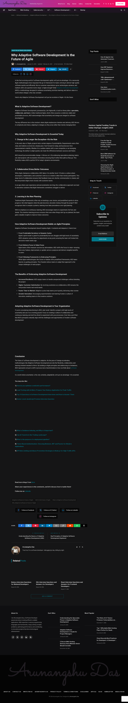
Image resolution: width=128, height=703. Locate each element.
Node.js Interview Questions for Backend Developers (21, 583)
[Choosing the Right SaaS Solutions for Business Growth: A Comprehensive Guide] (94, 167)
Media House (119, 691)
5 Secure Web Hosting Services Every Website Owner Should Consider (70, 644)
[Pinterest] (5, 98)
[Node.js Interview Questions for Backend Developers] (22, 572)
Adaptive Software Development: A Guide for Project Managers (68, 632)
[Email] (5, 102)
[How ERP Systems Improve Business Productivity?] (94, 69)
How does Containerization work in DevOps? (108, 88)
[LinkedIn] (5, 93)
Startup (82, 10)
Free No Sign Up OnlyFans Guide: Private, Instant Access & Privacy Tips (108, 143)
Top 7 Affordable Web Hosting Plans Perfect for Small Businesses (107, 629)
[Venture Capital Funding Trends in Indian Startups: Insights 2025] (103, 113)
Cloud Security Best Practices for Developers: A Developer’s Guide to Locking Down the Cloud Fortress (107, 639)
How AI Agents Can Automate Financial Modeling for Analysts (108, 58)
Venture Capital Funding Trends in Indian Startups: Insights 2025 (103, 126)
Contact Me (88, 4)
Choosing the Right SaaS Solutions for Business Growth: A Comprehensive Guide (108, 168)
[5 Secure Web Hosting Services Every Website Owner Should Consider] (53, 644)
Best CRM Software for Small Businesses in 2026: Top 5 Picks (108, 156)
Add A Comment (47, 596)
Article (93, 691)
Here (33, 482)
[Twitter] (5, 89)
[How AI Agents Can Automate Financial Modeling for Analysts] (94, 59)
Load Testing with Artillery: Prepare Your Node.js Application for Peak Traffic (44, 390)
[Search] (121, 10)
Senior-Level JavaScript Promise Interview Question (35, 399)
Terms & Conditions (71, 691)
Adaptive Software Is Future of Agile (22, 500)
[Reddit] (5, 111)
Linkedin (28, 491)
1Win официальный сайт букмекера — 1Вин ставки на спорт (108, 78)
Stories (74, 4)
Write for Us (27, 691)
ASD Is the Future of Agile (42, 500)
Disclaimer (84, 691)
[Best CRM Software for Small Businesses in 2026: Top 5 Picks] (94, 156)
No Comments (59, 64)
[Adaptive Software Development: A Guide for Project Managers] (53, 632)
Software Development (61, 10)
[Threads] (5, 120)
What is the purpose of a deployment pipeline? (33, 439)
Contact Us (17, 691)
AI (75, 10)
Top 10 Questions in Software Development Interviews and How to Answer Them (45, 394)
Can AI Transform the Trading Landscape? (32, 435)
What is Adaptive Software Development (64, 500)
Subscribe (120, 3)
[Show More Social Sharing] (70, 69)
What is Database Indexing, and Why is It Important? (35, 430)
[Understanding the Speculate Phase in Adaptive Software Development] (53, 620)
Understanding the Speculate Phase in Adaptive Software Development (69, 620)
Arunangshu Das (21, 64)
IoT (49, 10)
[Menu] (4, 10)
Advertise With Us (41, 691)
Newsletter (97, 4)
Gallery (81, 4)
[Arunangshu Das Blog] (15, 4)
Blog (68, 4)
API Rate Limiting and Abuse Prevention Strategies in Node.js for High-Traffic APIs (46, 451)
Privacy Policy (55, 691)
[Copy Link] (5, 107)
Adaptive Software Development (38, 15)
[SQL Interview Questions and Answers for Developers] (47, 572)
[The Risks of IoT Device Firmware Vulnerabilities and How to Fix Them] (90, 620)
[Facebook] (5, 84)
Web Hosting (24, 10)
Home (12, 15)
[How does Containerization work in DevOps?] (94, 89)
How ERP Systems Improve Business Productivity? (107, 68)
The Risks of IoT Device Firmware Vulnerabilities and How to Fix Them (106, 619)
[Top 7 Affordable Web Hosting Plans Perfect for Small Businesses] (90, 630)
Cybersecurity (38, 10)
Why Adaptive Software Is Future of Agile (24, 503)
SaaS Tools (12, 10)
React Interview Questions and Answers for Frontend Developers (72, 584)
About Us (7, 691)
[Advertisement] (64, 32)
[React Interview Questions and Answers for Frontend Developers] (72, 572)
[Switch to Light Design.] (124, 10)
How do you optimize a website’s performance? (33, 386)
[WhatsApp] (5, 116)
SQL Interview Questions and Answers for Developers (46, 583)
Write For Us (61, 4)
